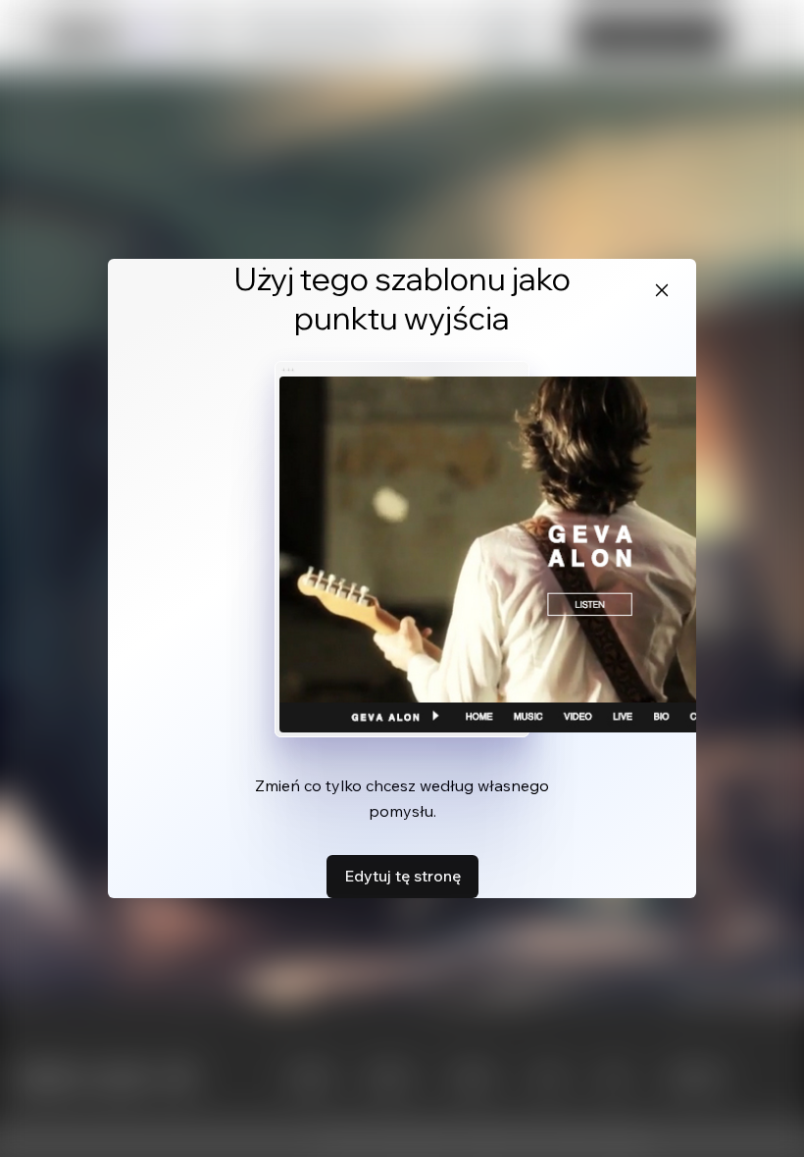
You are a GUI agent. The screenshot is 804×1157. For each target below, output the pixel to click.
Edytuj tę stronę (402, 875)
